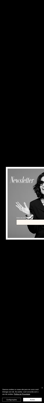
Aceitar (32, 399)
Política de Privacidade (22, 394)
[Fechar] (41, 389)
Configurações (11, 399)
